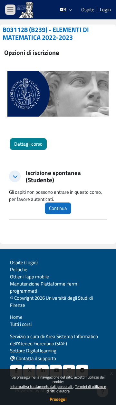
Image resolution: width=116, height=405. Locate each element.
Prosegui (58, 399)
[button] (66, 9)
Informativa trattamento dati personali (41, 386)
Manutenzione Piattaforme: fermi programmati (44, 287)
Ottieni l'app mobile (29, 276)
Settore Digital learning (33, 350)
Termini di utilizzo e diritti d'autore (76, 388)
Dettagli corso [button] (28, 144)
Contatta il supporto (35, 358)
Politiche (18, 269)
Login (105, 9)
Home (16, 317)
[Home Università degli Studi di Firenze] (25, 10)
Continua (58, 208)
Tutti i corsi (21, 324)
